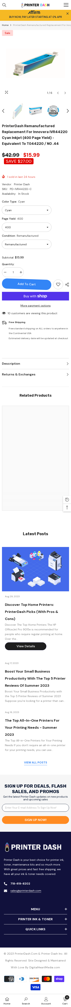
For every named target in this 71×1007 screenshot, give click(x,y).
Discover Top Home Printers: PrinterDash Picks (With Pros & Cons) (31, 611)
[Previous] (57, 92)
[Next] (65, 92)
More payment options (36, 305)
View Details (26, 646)
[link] (35, 497)
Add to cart (27, 284)
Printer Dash (22, 184)
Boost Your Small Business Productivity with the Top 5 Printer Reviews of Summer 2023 (35, 678)
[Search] (4, 5)
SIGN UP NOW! (36, 820)
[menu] (66, 5)
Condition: (20, 235)
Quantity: (8, 264)
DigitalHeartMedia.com (44, 967)
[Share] (66, 284)
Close (67, 13)
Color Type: (13, 201)
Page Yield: (12, 218)
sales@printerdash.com (25, 890)
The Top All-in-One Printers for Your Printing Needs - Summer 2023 (32, 727)
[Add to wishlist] (58, 284)
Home (5, 25)
